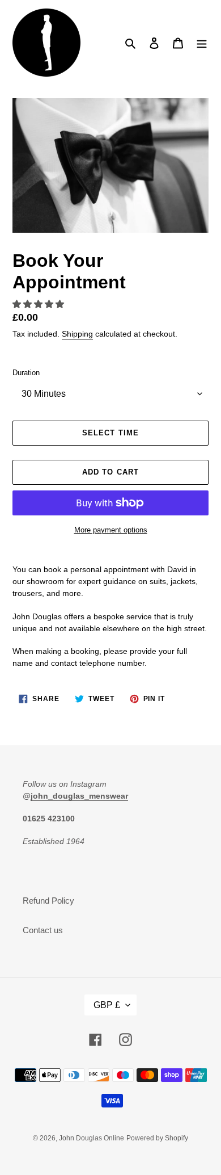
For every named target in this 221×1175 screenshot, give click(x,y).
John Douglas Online (91, 1138)
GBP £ (107, 1005)
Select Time (110, 433)
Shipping (77, 333)
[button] (39, 304)
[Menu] (202, 43)
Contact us (43, 930)
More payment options (110, 530)
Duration (26, 372)
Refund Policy (48, 900)
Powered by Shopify (157, 1138)
